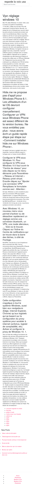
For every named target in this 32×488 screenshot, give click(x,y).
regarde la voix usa (15, 1)
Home (17, 476)
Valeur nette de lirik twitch (9, 433)
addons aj (9, 416)
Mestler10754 (18, 479)
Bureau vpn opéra (7, 450)
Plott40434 (18, 477)
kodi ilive (8, 410)
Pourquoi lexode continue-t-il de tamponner (14, 440)
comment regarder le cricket (14, 408)
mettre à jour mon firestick (13, 414)
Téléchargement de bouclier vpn (11, 436)
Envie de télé (5, 443)
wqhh (7, 418)
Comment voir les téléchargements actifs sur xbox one (14, 454)
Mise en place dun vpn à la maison (12, 446)
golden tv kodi (10, 412)
